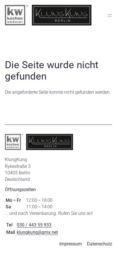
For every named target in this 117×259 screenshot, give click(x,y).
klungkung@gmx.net (37, 232)
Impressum (70, 244)
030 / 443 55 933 (34, 225)
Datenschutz (99, 244)
